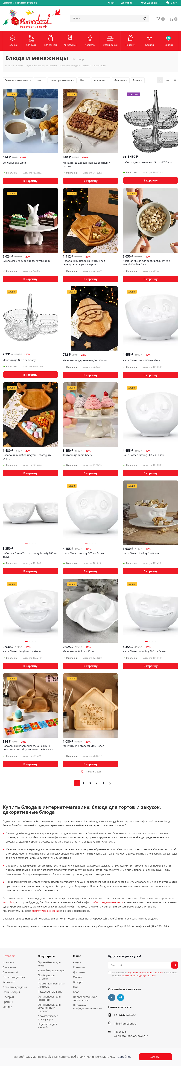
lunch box (8, 902)
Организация (11, 992)
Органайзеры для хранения (49, 998)
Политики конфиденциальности (138, 975)
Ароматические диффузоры (48, 1017)
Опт (75, 987)
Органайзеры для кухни (49, 963)
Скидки (7, 1006)
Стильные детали (14, 977)
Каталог (9, 956)
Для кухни (9, 967)
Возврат (78, 982)
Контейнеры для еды (51, 970)
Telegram (120, 997)
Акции (77, 962)
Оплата (77, 977)
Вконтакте (111, 997)
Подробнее (123, 1057)
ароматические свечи (45, 910)
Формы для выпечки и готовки (51, 985)
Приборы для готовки (46, 977)
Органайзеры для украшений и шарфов (49, 1008)
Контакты (79, 967)
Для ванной (10, 972)
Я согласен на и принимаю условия (144, 974)
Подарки (8, 997)
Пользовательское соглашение (85, 998)
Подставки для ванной (47, 1025)
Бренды (8, 1002)
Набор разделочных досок (108, 902)
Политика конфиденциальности (87, 1006)
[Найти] (145, 18)
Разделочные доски (50, 991)
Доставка (79, 972)
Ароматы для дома (15, 987)
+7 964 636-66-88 (148, 2)
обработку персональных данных (145, 972)
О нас (77, 956)
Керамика (9, 982)
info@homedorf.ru (125, 1023)
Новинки (8, 962)
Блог (76, 992)
